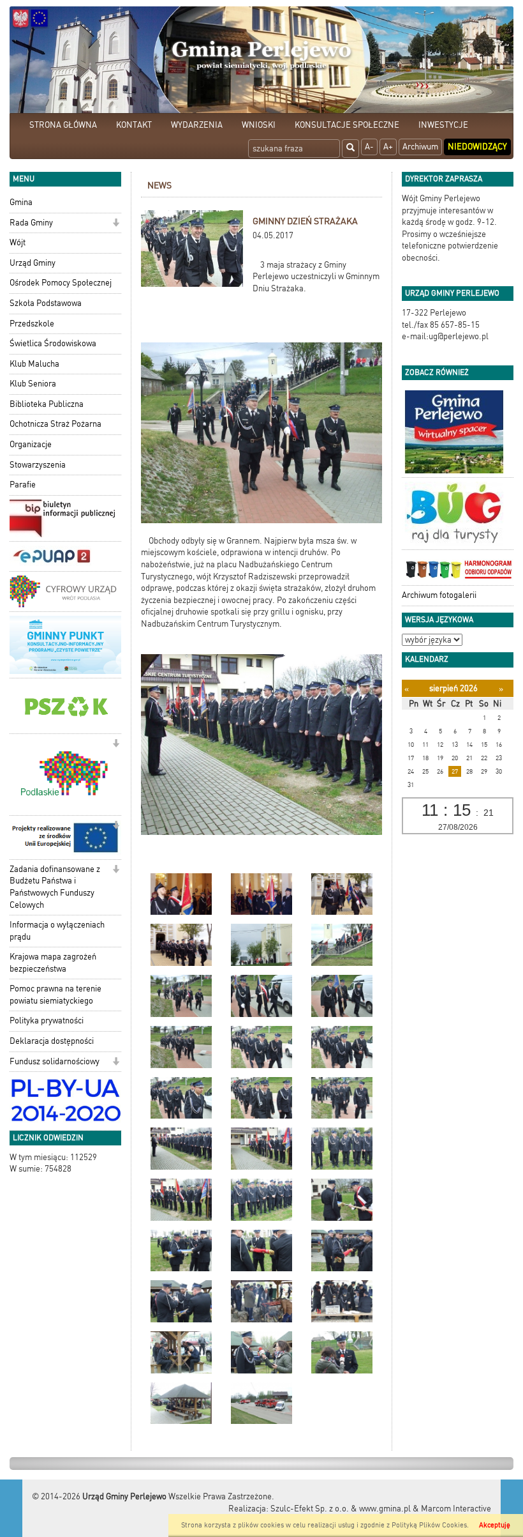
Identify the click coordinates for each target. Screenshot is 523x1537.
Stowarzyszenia (38, 465)
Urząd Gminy (32, 263)
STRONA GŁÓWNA (63, 125)
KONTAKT (134, 125)
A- (369, 146)
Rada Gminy (31, 222)
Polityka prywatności (47, 1020)
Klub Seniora (33, 383)
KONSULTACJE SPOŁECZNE (347, 125)
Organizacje (31, 444)
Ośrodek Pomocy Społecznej (61, 282)
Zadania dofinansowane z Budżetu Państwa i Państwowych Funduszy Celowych (55, 887)
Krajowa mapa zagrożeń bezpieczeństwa (53, 963)
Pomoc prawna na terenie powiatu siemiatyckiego (55, 995)
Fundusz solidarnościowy (54, 1061)
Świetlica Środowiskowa (53, 343)
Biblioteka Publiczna (47, 404)
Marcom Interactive (456, 1508)
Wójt (18, 242)
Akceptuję (494, 1525)
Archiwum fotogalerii (439, 595)
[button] (115, 223)
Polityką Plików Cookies (429, 1525)
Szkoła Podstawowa (46, 303)
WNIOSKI (259, 125)
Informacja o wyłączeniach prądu (57, 931)
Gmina (21, 202)
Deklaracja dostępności (52, 1041)
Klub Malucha (34, 364)
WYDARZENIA (197, 125)
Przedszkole (32, 323)
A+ (388, 146)
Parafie (23, 484)
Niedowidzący (477, 146)
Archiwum (420, 146)
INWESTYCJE (443, 125)
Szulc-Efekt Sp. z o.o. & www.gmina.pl (340, 1508)
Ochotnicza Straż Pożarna (55, 424)
